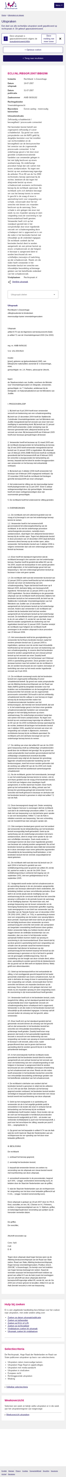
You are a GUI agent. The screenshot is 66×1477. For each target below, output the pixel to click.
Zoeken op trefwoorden (18, 1320)
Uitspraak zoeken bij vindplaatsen (23, 1331)
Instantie (12, 79)
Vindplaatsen (14, 277)
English (4, 1471)
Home (4, 15)
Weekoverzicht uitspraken (17, 1414)
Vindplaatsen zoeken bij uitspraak (23, 1328)
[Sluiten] (60, 39)
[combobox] (33, 294)
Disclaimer (11, 1474)
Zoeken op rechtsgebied (18, 1326)
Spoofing (46, 1471)
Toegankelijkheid (35, 1471)
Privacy (18, 1471)
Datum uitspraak (12, 84)
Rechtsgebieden (15, 102)
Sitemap (11, 1471)
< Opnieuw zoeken (33, 50)
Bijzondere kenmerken (13, 110)
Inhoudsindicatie (16, 116)
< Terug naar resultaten (33, 58)
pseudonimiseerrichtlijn (20, 41)
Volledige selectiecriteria (17, 1387)
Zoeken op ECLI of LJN (18, 1323)
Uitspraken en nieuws (16, 15)
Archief (4, 1474)
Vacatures (54, 1471)
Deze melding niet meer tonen (48, 39)
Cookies (25, 1471)
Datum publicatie (12, 91)
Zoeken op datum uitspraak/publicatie (24, 1317)
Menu (58, 5)
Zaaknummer (14, 97)
